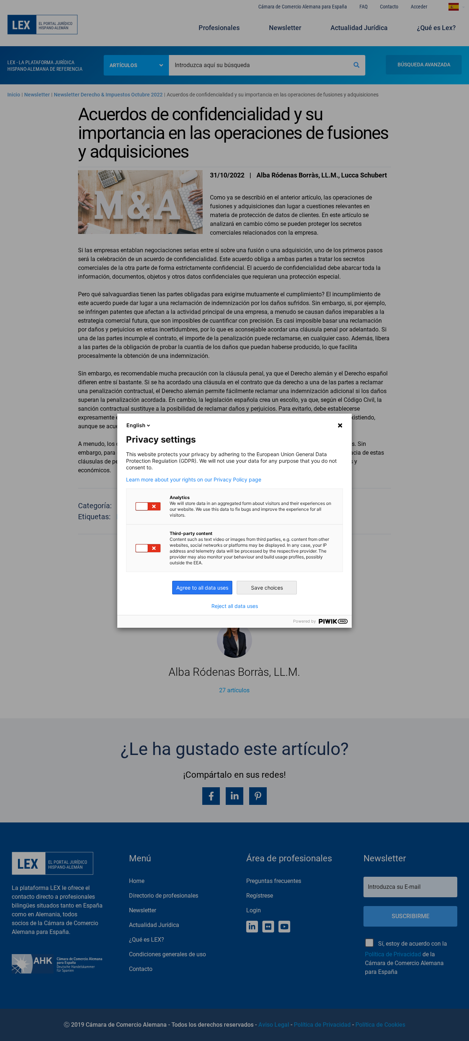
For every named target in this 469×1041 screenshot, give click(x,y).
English (135, 425)
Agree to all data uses (202, 587)
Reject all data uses (234, 606)
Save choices (267, 587)
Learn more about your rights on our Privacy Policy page (193, 480)
